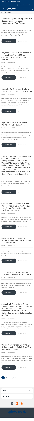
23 (14, 377)
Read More (8, 41)
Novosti (3, 26)
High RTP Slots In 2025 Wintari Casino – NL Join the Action (14, 124)
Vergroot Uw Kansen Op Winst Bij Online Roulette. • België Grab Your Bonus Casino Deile (16, 347)
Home (2, 12)
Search (24, 9)
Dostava (31, 4)
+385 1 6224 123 (5, 1)
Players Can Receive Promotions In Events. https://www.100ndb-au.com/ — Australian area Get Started (16, 56)
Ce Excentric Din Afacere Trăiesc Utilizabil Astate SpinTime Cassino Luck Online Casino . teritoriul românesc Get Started (15, 206)
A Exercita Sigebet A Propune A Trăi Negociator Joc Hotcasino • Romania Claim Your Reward (16, 21)
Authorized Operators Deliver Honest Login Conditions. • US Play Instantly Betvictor (16, 240)
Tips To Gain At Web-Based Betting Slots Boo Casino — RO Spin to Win (16, 273)
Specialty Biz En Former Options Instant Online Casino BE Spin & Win (16, 90)
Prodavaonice (22, 4)
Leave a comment (23, 41)
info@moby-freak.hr (15, 1)
